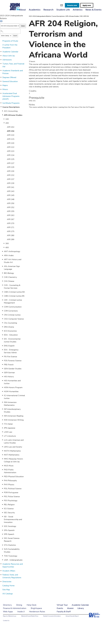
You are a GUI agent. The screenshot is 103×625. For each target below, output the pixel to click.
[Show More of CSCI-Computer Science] (3, 319)
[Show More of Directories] (1, 581)
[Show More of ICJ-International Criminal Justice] (3, 395)
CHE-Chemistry (10, 277)
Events (60, 608)
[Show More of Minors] (1, 89)
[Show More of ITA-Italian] (3, 424)
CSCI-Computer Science (14, 319)
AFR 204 (10, 131)
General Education (10, 81)
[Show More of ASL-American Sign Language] (3, 266)
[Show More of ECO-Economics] (3, 331)
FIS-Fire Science (10, 356)
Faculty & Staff (64, 611)
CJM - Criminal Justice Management (13, 301)
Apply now (87, 5)
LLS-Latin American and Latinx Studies (14, 441)
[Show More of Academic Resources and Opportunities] (1, 564)
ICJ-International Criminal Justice (14, 397)
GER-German (9, 372)
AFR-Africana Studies (13, 115)
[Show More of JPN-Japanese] (3, 428)
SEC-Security (9, 512)
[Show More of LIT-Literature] (3, 436)
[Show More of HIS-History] (3, 376)
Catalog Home (8, 585)
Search (15, 35)
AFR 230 (10, 171)
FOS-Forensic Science (12, 360)
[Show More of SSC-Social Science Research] (3, 538)
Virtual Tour (62, 605)
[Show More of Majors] (1, 85)
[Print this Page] (1, 21)
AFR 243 (10, 191)
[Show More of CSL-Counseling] (3, 323)
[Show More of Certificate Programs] (1, 103)
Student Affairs (8, 571)
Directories (6, 581)
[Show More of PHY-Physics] (3, 484)
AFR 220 (10, 143)
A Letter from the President (9, 46)
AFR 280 (10, 235)
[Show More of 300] (4, 243)
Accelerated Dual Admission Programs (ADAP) (10, 96)
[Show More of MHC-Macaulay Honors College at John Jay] (3, 459)
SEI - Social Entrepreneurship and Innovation (13, 519)
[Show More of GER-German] (3, 372)
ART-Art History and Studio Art (12, 260)
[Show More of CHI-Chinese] (3, 281)
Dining (19, 605)
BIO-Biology (9, 273)
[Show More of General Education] (1, 81)
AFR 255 (10, 211)
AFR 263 (10, 215)
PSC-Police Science (12, 496)
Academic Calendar (10, 51)
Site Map (6, 589)
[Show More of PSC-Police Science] (3, 496)
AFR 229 (10, 167)
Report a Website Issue (9, 616)
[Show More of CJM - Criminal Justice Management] (3, 300)
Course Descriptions (11, 107)
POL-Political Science (12, 488)
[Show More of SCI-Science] (3, 508)
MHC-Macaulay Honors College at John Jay (13, 460)
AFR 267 (10, 219)
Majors (5, 85)
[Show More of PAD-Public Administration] (3, 470)
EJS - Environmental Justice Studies (12, 340)
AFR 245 (10, 195)
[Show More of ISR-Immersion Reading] (3, 416)
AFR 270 (10, 223)
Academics (34, 9)
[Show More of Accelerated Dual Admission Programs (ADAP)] (1, 93)
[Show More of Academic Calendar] (1, 52)
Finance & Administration (14, 608)
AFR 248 (10, 199)
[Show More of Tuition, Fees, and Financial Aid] (1, 64)
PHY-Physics (9, 484)
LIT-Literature (10, 436)
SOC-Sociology (10, 526)
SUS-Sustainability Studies (12, 550)
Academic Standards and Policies (12, 72)
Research (48, 9)
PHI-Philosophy (10, 480)
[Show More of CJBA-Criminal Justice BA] (3, 292)
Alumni (70, 608)
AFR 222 (10, 147)
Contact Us (6, 620)
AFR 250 (10, 203)
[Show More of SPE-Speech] (3, 534)
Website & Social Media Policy (29, 616)
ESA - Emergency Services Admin (11, 351)
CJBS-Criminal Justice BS (14, 296)
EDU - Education (11, 335)
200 (7, 123)
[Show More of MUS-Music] (3, 466)
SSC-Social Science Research (11, 539)
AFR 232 (10, 175)
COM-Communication (13, 307)
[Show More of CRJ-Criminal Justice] (3, 315)
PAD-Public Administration (10, 471)
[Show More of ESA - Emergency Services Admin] (3, 350)
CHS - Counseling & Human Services (12, 286)
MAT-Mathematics (11, 455)
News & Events (93, 9)
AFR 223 (10, 151)
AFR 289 (10, 239)
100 (7, 119)
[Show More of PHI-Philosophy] (3, 480)
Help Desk (31, 605)
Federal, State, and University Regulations (11, 576)
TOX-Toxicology (10, 556)
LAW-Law (8, 432)
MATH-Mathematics (12, 451)
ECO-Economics (10, 331)
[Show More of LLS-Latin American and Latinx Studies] (3, 440)
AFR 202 (10, 127)
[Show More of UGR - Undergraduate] (3, 560)
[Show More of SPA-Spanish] (3, 530)
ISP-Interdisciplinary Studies (12, 410)
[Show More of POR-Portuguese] (3, 492)
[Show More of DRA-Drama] (3, 327)
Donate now (72, 5)
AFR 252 (10, 207)
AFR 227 (10, 163)
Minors (5, 89)
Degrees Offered (9, 77)
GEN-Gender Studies (12, 368)
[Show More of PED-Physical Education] (3, 476)
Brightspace (36, 608)
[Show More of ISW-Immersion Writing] (3, 420)
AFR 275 (10, 231)
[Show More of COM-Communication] (3, 307)
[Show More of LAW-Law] (3, 432)
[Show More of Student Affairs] (1, 571)
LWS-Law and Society (13, 447)
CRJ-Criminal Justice (12, 315)
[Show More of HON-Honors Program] (3, 387)
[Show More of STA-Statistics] (3, 545)
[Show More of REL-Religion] (3, 504)
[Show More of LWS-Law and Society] (3, 447)
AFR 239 (10, 183)
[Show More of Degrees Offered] (1, 77)
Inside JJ (21, 611)
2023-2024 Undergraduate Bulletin (40, 16)
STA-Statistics (10, 545)
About (22, 9)
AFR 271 (10, 227)
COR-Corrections (11, 311)
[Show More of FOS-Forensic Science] (3, 360)
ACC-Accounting (11, 111)
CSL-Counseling (10, 323)
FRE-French (8, 364)
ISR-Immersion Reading (13, 416)
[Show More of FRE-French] (3, 365)
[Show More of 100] (4, 119)
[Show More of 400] (4, 247)
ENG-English (9, 346)
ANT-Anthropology (12, 251)
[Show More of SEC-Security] (3, 513)
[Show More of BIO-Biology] (3, 273)
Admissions (7, 60)
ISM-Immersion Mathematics (10, 403)
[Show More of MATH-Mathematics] (3, 451)
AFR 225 (10, 159)
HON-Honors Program (13, 387)
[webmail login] (61, 5)
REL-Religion (9, 504)
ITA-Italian (8, 424)
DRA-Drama (9, 327)
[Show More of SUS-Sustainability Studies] (3, 549)
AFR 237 (10, 179)
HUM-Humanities (11, 391)
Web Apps (8, 611)
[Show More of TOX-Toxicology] (3, 556)
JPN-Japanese (9, 428)
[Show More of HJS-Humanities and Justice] (3, 381)
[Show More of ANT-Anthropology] (3, 251)
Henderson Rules (37, 611)
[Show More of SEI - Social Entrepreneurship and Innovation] (3, 517)
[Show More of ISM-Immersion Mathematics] (3, 402)
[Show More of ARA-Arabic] (3, 255)
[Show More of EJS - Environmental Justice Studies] (3, 339)
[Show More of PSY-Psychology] (3, 500)
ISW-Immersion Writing (14, 420)
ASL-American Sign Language (12, 267)
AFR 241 (10, 187)
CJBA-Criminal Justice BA (14, 292)
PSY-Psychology (10, 500)
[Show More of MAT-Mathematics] (3, 455)
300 (7, 243)
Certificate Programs (11, 103)
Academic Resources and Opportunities (12, 565)
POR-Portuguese (11, 492)
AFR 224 (10, 155)
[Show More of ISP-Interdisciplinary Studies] (3, 409)
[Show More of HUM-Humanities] (3, 391)
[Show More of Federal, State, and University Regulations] (1, 575)
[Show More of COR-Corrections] (3, 311)
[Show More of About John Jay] (1, 56)
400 (7, 247)
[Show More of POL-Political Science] (3, 488)
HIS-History (9, 376)
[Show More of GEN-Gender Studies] (3, 369)
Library (80, 608)
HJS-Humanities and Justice (12, 382)
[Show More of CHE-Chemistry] (3, 277)
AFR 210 (10, 135)
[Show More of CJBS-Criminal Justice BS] (3, 296)
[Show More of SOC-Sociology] (3, 526)
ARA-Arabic (9, 255)
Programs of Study (10, 41)
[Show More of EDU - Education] (3, 335)
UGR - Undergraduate (13, 560)
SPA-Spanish (9, 530)
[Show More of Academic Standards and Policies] (1, 70)
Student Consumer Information (52, 616)
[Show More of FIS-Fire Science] (3, 356)
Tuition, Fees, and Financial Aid (13, 65)
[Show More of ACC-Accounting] (3, 111)
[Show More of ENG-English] (3, 346)
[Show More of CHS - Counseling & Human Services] (3, 285)
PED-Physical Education (14, 476)
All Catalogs (7, 593)
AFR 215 (10, 139)
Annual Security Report (72, 616)
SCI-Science (9, 508)
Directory (7, 605)
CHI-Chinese (9, 281)
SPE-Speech (9, 534)
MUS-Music (8, 465)
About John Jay (8, 55)
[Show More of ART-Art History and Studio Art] (3, 259)
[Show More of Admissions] (1, 60)
